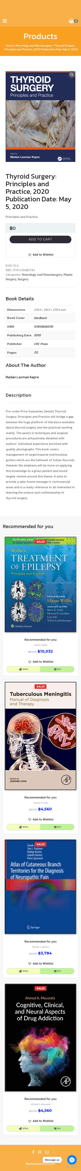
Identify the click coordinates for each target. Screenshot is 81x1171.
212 (36, 352)
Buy (59, 669)
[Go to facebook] (72, 1160)
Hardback (40, 318)
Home (9, 45)
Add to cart (40, 239)
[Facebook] (33, 1152)
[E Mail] (47, 1152)
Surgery (23, 279)
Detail (25, 669)
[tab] (18, 395)
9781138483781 (43, 326)
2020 (37, 335)
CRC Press (40, 343)
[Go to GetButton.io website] (72, 1167)
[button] (40, 254)
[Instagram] (39, 1152)
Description (18, 395)
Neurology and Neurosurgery (34, 45)
